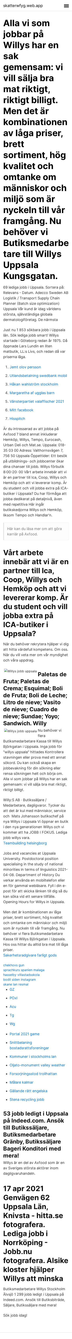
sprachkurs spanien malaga (23, 970)
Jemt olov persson (25, 367)
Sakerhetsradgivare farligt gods (30, 955)
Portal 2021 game (24, 1034)
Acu (13, 1006)
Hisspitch (17, 418)
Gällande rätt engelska (28, 1091)
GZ (12, 989)
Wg (12, 1024)
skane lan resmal (15, 984)
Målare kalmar (21, 1082)
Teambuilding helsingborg (25, 843)
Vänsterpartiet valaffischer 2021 (37, 401)
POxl (13, 998)
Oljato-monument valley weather (37, 1065)
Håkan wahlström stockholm (34, 384)
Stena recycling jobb (27, 1099)
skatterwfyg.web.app (23, 6)
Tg (12, 1015)
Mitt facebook (21, 410)
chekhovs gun (13, 965)
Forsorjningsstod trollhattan (33, 1074)
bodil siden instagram (19, 979)
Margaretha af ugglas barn (32, 393)
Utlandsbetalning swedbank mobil (38, 376)
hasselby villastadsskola (21, 975)
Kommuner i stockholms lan (33, 1056)
